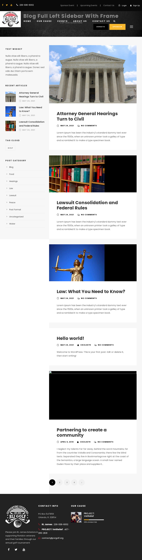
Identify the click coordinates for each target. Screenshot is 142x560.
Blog (11, 167)
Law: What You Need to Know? (91, 291)
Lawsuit (12, 195)
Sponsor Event (67, 5)
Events (62, 21)
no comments (89, 125)
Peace (12, 202)
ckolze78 (85, 345)
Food (11, 174)
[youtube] (11, 5)
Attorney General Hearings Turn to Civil (87, 116)
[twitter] (7, 5)
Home (27, 21)
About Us (80, 21)
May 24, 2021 (67, 125)
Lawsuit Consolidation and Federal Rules (87, 205)
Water (12, 223)
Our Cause (44, 21)
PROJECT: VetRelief (89, 515)
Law (11, 188)
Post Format (15, 209)
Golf (10, 148)
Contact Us (108, 5)
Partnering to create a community (82, 432)
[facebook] (2, 5)
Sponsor (117, 27)
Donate (101, 27)
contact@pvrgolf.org (52, 538)
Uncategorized (16, 216)
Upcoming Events (88, 5)
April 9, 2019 (67, 442)
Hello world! (70, 338)
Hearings (13, 181)
